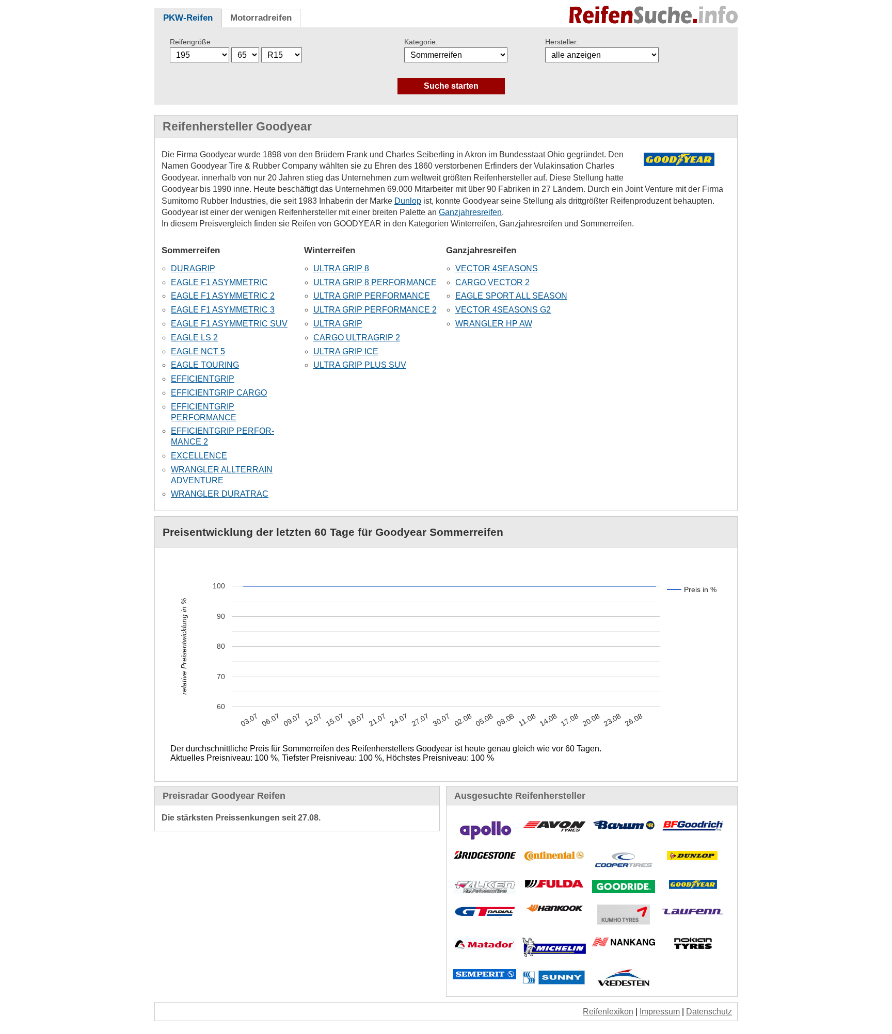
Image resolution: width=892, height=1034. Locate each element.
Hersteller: (562, 42)
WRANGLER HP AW (493, 323)
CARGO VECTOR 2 (492, 282)
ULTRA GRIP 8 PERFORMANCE (375, 282)
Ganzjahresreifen (470, 212)
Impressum (660, 1011)
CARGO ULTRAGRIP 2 (356, 337)
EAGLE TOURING (205, 364)
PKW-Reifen (188, 18)
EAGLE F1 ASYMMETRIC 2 (223, 295)
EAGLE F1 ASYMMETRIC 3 (223, 309)
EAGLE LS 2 (194, 337)
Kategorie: (421, 42)
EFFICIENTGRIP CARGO (219, 392)
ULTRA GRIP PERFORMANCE (371, 295)
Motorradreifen (261, 18)
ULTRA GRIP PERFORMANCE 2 (375, 309)
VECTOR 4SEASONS (496, 268)
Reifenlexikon (608, 1011)
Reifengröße (190, 42)
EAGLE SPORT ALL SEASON (511, 295)
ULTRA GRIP (337, 323)
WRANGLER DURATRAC (219, 493)
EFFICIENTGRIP (202, 378)
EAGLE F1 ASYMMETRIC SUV (229, 323)
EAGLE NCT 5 (198, 351)
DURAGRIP (193, 268)
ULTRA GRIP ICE (345, 351)
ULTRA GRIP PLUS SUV (359, 364)
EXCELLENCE (199, 455)
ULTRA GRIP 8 (341, 268)
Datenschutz (709, 1011)
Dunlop (407, 200)
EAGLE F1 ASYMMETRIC (219, 282)
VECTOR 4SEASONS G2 (503, 309)
